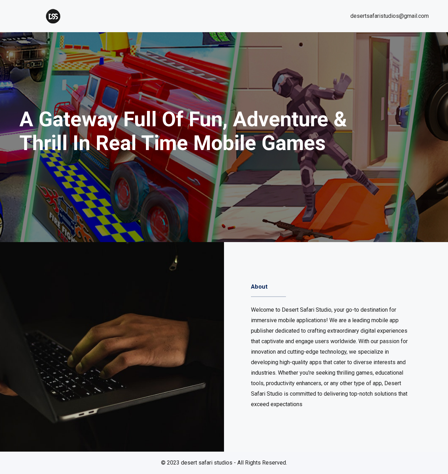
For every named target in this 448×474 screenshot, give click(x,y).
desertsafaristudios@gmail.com (389, 16)
